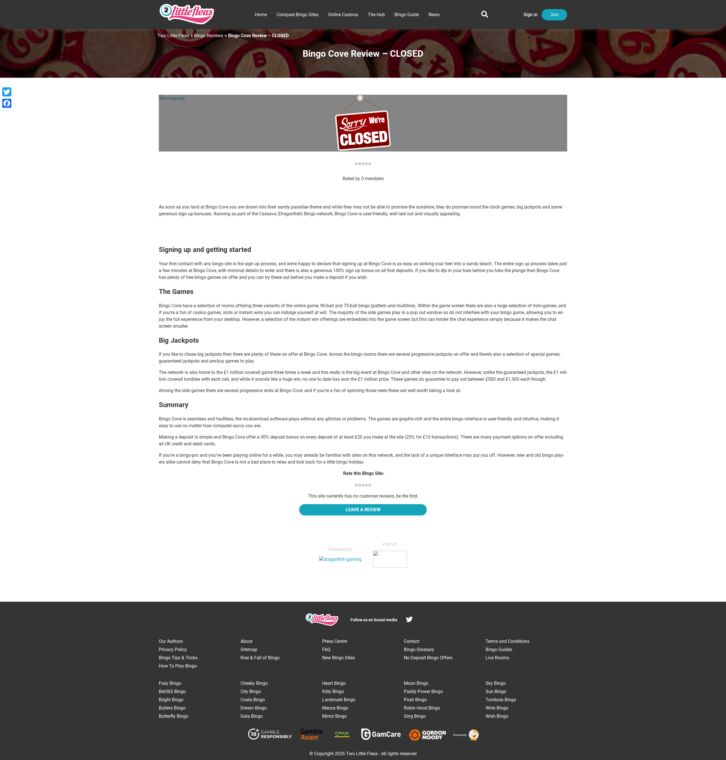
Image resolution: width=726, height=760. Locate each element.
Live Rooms (497, 657)
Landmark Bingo (338, 699)
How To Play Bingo (178, 666)
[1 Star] (356, 485)
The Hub (376, 14)
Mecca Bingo (335, 708)
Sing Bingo (415, 716)
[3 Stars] (363, 485)
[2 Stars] (359, 485)
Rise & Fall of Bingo (260, 657)
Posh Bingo (415, 699)
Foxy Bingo (170, 683)
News (434, 14)
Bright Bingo (171, 699)
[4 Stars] (366, 485)
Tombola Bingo (501, 699)
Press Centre (334, 641)
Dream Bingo (253, 708)
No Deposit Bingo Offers (428, 657)
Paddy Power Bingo (423, 691)
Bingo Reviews (208, 35)
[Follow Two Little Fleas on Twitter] (409, 620)
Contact (411, 641)
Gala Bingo (251, 716)
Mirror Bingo (334, 716)
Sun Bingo (496, 691)
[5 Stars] (370, 485)
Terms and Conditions (507, 641)
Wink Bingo (497, 708)
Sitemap (248, 649)
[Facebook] (6, 103)
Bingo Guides (499, 649)
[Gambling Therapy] (427, 735)
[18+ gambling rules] (270, 735)
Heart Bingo (334, 683)
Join (554, 14)
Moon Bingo (416, 683)
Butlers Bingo (172, 708)
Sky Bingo (496, 683)
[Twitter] (6, 92)
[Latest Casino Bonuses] (473, 735)
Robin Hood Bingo (422, 708)
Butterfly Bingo (173, 716)
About (246, 641)
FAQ (326, 649)
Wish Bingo (497, 716)
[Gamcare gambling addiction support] (381, 735)
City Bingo (250, 691)
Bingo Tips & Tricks (178, 657)
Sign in (530, 14)
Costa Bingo (252, 699)
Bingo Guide (406, 14)
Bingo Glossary (419, 649)
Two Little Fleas (173, 35)
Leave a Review (363, 509)
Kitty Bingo (333, 691)
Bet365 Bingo (172, 691)
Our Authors (171, 641)
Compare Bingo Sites (297, 14)
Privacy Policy (173, 649)
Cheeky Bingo (254, 683)
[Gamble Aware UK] (311, 735)
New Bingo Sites (338, 657)
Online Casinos (343, 14)
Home (261, 14)
